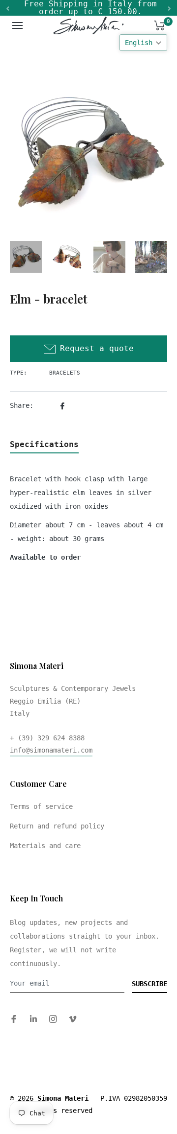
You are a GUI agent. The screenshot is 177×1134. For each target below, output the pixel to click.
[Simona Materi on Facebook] (14, 1019)
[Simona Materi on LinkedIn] (33, 1019)
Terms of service (41, 806)
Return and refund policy (57, 826)
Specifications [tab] (44, 444)
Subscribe (149, 984)
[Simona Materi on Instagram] (53, 1019)
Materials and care (45, 846)
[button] (143, 42)
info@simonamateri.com (51, 750)
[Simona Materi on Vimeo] (73, 1019)
